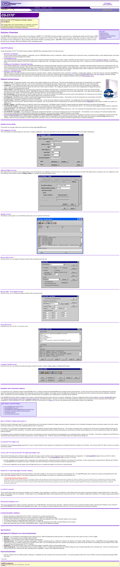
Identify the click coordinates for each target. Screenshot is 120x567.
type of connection (8, 504)
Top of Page (4, 558)
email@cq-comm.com (7, 563)
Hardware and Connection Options (107, 35)
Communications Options (106, 37)
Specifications (103, 38)
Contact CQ (42, 523)
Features (104, 33)
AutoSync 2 (96, 397)
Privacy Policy (27, 564)
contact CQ (51, 400)
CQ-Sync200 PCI (91, 456)
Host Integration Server (88, 76)
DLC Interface (100, 74)
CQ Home (3, 565)
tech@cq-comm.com (107, 4)
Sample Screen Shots (104, 34)
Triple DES (90, 101)
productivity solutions (102, 59)
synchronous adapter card (17, 445)
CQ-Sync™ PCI (84, 74)
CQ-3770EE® (5, 21)
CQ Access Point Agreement (11, 114)
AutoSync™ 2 (71, 74)
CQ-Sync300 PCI (55, 457)
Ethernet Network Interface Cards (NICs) (14, 398)
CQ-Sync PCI (108, 397)
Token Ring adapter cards (32, 398)
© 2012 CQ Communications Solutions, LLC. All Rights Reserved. (12, 564)
